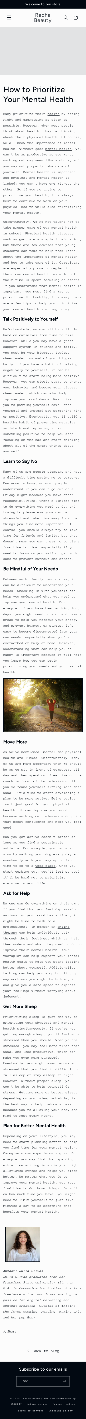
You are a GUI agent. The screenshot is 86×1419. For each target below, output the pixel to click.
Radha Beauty (32, 1398)
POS (46, 1398)
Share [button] (12, 1331)
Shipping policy (61, 1410)
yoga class (45, 865)
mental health (59, 148)
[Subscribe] (65, 1381)
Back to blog (46, 1351)
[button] (9, 17)
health (54, 113)
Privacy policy (64, 1404)
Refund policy (37, 1404)
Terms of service (31, 1410)
